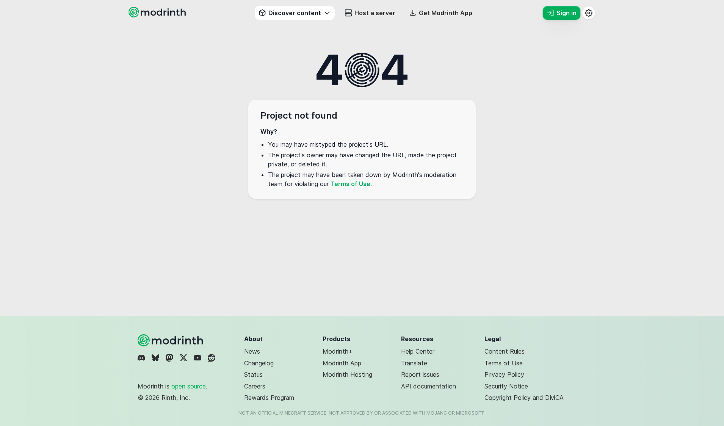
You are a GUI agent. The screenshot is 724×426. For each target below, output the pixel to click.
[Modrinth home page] (158, 15)
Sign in (566, 13)
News (252, 351)
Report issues (420, 374)
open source (188, 386)
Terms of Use (350, 184)
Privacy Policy (504, 374)
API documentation (428, 386)
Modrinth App (342, 363)
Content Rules (504, 351)
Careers (254, 386)
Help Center (417, 351)
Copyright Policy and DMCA (524, 397)
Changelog (259, 363)
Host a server (374, 13)
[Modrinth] (171, 340)
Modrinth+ (338, 351)
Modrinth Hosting (347, 374)
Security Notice (506, 386)
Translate (414, 363)
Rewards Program (269, 397)
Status (253, 374)
